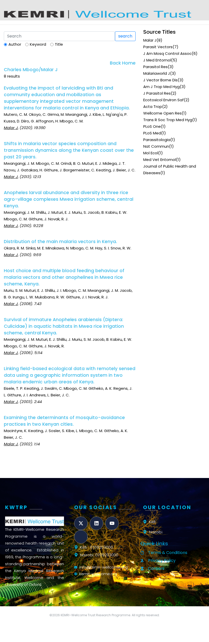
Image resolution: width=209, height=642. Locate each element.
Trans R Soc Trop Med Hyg (167, 119)
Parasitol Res (155, 66)
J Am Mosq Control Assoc (167, 53)
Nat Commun (156, 146)
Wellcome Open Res (162, 113)
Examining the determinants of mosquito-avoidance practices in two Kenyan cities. (64, 420)
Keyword (38, 44)
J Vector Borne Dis (160, 80)
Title (59, 44)
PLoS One (152, 126)
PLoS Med (152, 133)
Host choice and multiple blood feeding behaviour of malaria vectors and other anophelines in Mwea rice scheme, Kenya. (64, 277)
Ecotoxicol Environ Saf (163, 100)
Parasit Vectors (158, 46)
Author (14, 44)
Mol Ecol (150, 153)
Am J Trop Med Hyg (161, 86)
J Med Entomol (157, 60)
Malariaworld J (156, 73)
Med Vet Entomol (159, 159)
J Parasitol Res (157, 93)
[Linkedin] (96, 523)
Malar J (149, 40)
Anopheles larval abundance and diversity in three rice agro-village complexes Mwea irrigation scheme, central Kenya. (68, 199)
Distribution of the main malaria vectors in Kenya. (60, 241)
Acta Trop (152, 106)
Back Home (123, 63)
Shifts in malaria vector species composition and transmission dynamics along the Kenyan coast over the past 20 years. (69, 150)
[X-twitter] (81, 523)
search (125, 36)
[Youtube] (112, 523)
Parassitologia (156, 139)
